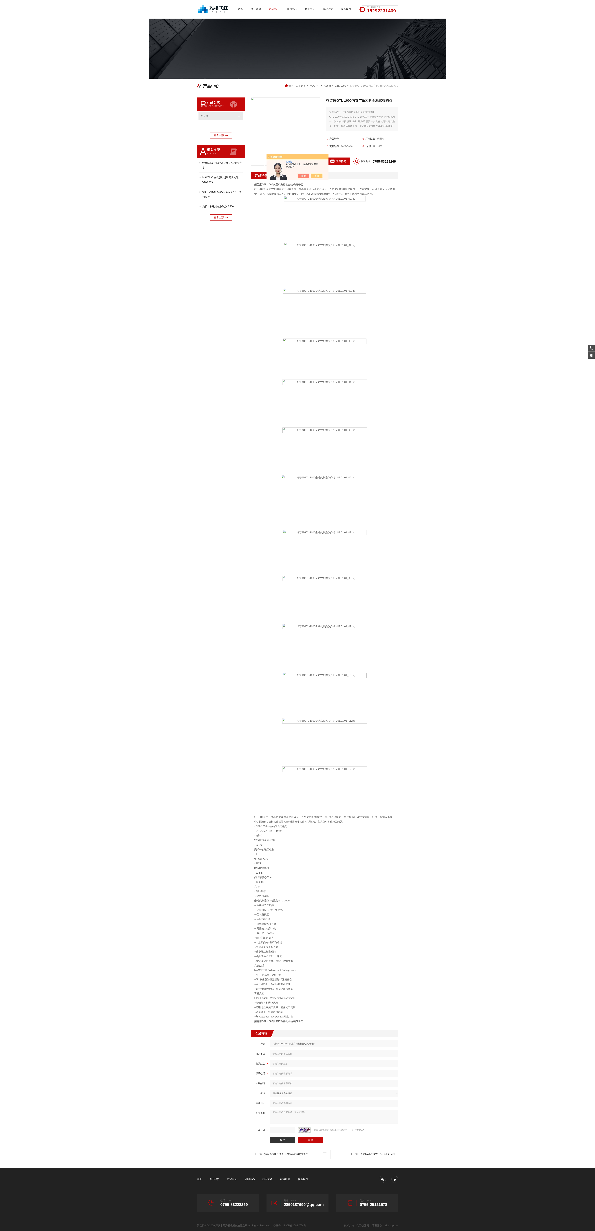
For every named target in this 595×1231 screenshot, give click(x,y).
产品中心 (274, 9)
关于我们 (256, 9)
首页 (240, 9)
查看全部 (219, 135)
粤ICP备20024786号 (294, 1225)
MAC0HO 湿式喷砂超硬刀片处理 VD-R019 (220, 180)
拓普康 (327, 85)
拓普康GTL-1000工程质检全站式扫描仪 (286, 1154)
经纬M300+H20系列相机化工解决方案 (222, 165)
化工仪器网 (363, 1225)
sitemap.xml (391, 1225)
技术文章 (310, 9)
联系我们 (346, 9)
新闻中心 (292, 9)
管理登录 (377, 1225)
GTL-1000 (340, 85)
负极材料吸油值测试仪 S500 (218, 206)
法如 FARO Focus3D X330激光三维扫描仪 (222, 194)
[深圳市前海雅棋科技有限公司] (213, 9)
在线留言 (328, 9)
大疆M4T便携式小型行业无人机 (377, 1154)
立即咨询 (341, 161)
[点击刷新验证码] (304, 1130)
